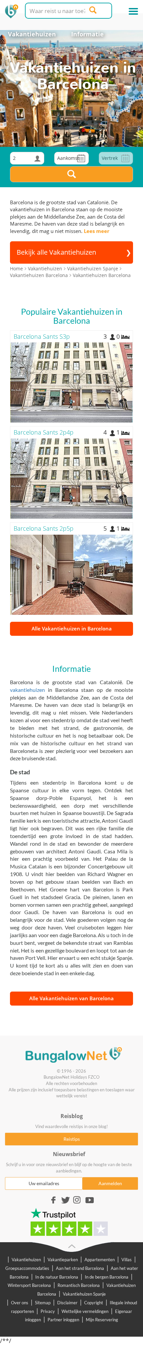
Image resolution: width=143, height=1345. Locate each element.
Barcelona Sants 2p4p (43, 432)
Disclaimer (67, 1302)
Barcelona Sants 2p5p (43, 528)
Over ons (19, 1302)
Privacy (48, 1311)
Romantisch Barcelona (79, 1285)
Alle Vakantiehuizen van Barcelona (71, 998)
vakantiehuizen (27, 690)
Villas (126, 1259)
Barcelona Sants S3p (42, 336)
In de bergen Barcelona (106, 1277)
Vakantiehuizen (32, 34)
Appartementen (99, 1259)
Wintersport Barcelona (29, 1285)
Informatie (87, 34)
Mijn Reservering (102, 1319)
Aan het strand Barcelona (80, 1268)
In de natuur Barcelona (56, 1277)
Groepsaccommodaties (27, 1268)
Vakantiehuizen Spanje (84, 1294)
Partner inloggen (63, 1319)
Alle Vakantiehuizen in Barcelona (72, 628)
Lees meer (96, 231)
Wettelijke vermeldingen (85, 1311)
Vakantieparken (63, 1259)
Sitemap (43, 1302)
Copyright (93, 1302)
